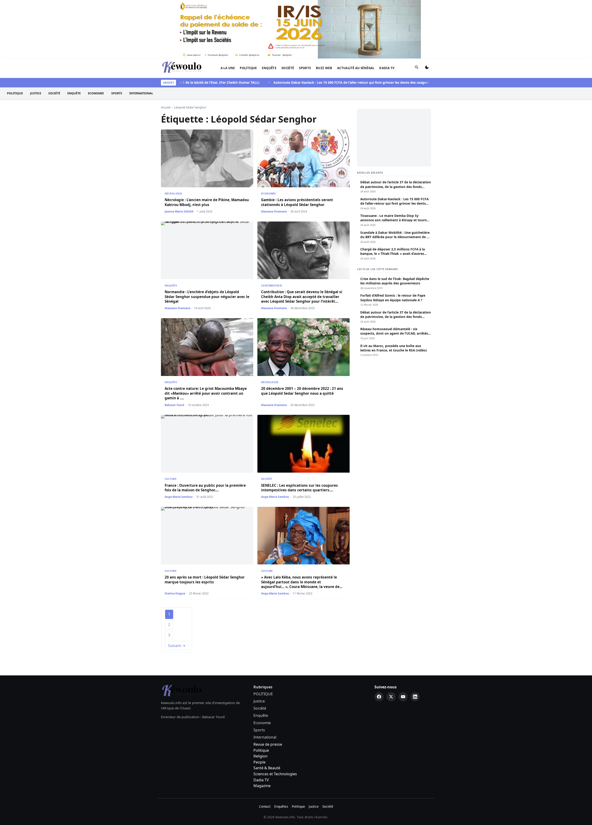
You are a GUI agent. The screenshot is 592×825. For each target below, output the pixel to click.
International (141, 93)
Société (287, 68)
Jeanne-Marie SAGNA (179, 211)
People (259, 762)
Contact (265, 806)
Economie (96, 93)
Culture (170, 478)
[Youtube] (403, 696)
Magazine (262, 785)
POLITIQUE (248, 68)
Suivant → (176, 645)
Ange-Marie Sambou (179, 497)
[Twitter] (391, 696)
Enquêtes (281, 806)
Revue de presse (267, 744)
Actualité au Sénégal (355, 68)
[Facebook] (379, 696)
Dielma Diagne (175, 593)
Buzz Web (324, 68)
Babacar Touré (174, 405)
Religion (260, 756)
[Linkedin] (415, 696)
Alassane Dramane (274, 211)
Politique (261, 750)
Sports (305, 68)
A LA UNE (228, 68)
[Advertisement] (394, 137)
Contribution (271, 285)
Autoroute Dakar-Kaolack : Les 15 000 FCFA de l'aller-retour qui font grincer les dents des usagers (331, 82)
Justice (35, 93)
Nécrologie (173, 193)
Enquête (269, 68)
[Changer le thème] (427, 68)
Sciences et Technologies (275, 773)
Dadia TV (387, 68)
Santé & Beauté (266, 767)
